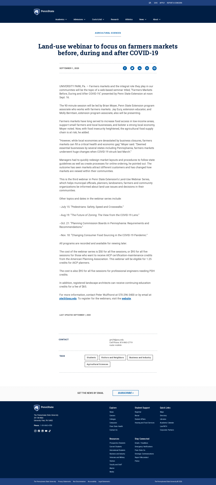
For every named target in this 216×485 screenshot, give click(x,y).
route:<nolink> (115, 345)
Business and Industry (140, 357)
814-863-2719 (126, 342)
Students (91, 357)
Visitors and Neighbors (112, 357)
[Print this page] (154, 68)
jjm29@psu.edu (116, 340)
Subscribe (125, 393)
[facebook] (125, 68)
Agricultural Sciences (108, 33)
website (126, 298)
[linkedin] (140, 68)
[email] (147, 68)
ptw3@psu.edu (67, 298)
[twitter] (132, 68)
